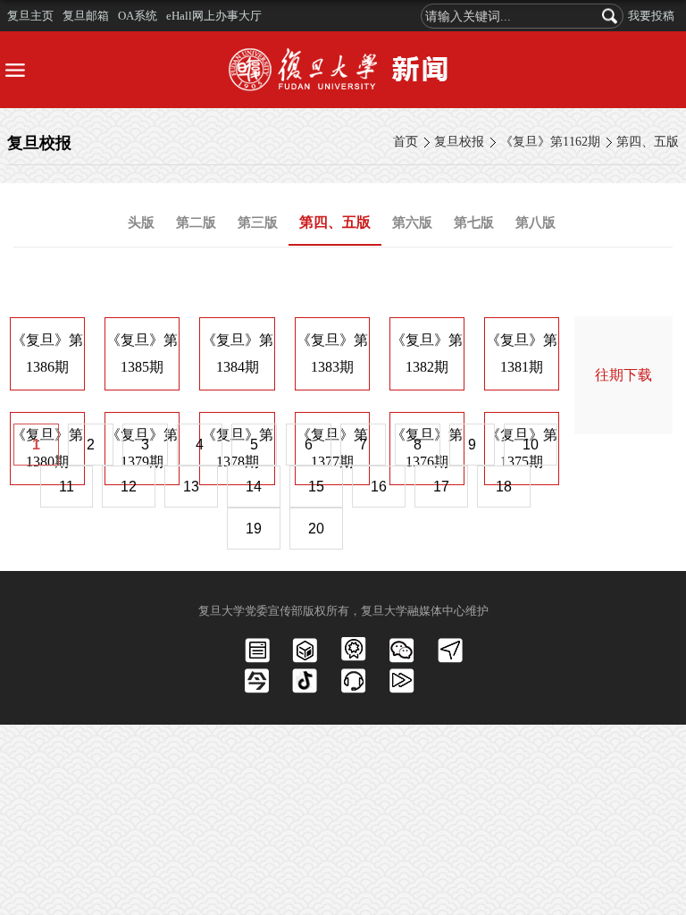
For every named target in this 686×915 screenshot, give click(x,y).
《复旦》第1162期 (550, 141)
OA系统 (137, 15)
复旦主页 (30, 15)
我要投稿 (651, 15)
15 (316, 486)
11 (66, 486)
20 (316, 528)
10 (531, 444)
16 (379, 486)
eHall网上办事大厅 (214, 15)
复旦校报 (459, 141)
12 (129, 486)
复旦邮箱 (86, 15)
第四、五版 (647, 141)
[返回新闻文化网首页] (343, 70)
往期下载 (623, 374)
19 (254, 528)
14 (254, 486)
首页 (405, 141)
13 (191, 486)
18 (504, 486)
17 (441, 486)
